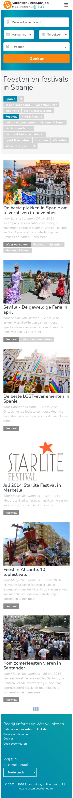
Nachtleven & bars (18, 128)
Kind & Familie (31, 117)
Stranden (41, 140)
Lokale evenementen (20, 122)
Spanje (10, 99)
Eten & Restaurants (38, 111)
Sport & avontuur (17, 140)
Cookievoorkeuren (15, 744)
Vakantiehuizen (46, 105)
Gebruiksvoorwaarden (17, 729)
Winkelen (60, 140)
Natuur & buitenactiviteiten (24, 134)
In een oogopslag (18, 105)
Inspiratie (12, 111)
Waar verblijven (17, 146)
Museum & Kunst (52, 122)
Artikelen (42, 729)
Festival (11, 117)
